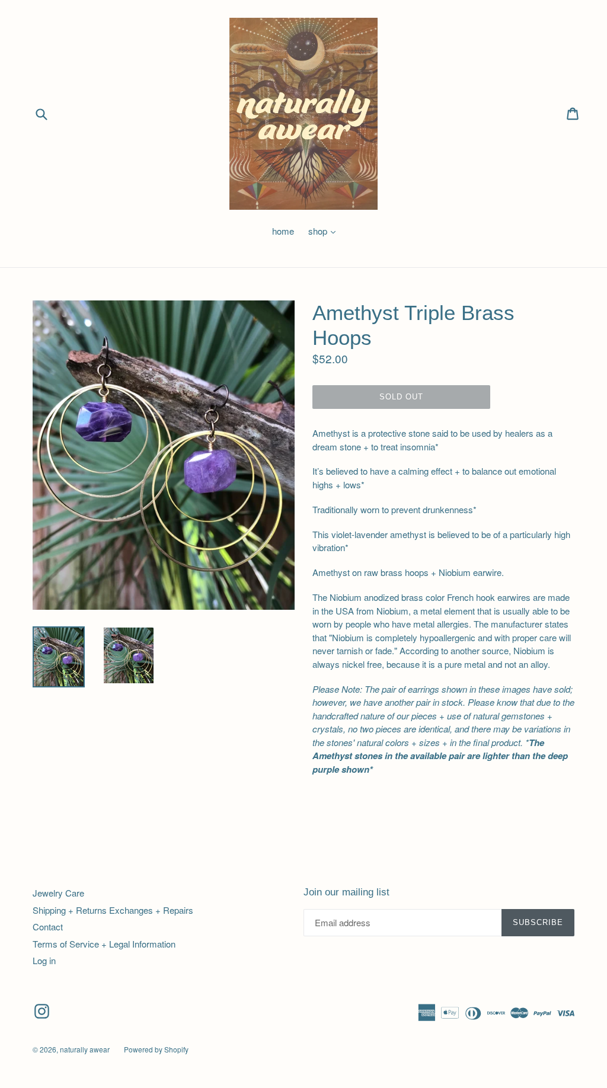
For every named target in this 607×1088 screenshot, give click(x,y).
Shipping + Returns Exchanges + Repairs (113, 910)
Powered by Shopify (156, 1049)
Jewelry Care (58, 893)
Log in (44, 960)
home (283, 231)
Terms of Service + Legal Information (104, 943)
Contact (48, 926)
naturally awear (85, 1049)
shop (324, 231)
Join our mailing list (346, 892)
